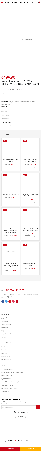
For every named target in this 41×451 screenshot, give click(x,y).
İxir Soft (15, 441)
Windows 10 (4, 321)
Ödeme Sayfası (6, 356)
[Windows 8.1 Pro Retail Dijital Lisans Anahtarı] (30, 147)
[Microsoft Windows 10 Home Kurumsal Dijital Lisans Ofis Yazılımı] (11, 216)
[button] (38, 2)
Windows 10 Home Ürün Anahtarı (10, 160)
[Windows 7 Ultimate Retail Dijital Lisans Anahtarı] (30, 182)
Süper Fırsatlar (5, 104)
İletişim (3, 337)
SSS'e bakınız (20, 416)
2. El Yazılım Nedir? (7, 369)
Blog (2, 331)
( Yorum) (11, 89)
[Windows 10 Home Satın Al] (11, 182)
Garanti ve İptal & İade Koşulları (11, 382)
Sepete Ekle (10, 449)
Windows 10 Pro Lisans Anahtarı (30, 264)
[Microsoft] (5, 86)
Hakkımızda (4, 327)
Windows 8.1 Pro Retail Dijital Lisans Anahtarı (30, 160)
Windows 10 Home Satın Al (10, 194)
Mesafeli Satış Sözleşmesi (9, 388)
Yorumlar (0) (5, 119)
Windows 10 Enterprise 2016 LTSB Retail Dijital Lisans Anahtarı (11, 265)
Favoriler (4, 350)
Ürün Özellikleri (5, 115)
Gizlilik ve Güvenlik (7, 375)
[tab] (20, 111)
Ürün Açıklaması (6, 111)
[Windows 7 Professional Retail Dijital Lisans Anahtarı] (30, 216)
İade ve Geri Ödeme (7, 126)
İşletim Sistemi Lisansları (27, 102)
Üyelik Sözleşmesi (6, 379)
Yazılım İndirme (6, 324)
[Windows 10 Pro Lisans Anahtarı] (30, 251)
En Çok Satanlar (14, 102)
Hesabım (4, 347)
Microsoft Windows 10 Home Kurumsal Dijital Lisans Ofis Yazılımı (10, 230)
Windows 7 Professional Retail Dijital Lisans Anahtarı (30, 229)
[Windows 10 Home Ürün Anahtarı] (11, 147)
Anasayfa (4, 318)
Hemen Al (31, 449)
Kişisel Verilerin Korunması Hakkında (12, 372)
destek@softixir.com (10, 297)
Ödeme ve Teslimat (7, 385)
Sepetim (4, 353)
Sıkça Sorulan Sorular (7, 334)
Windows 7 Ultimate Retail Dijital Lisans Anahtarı (30, 195)
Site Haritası (5, 391)
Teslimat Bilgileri (6, 122)
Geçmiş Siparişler (6, 359)
